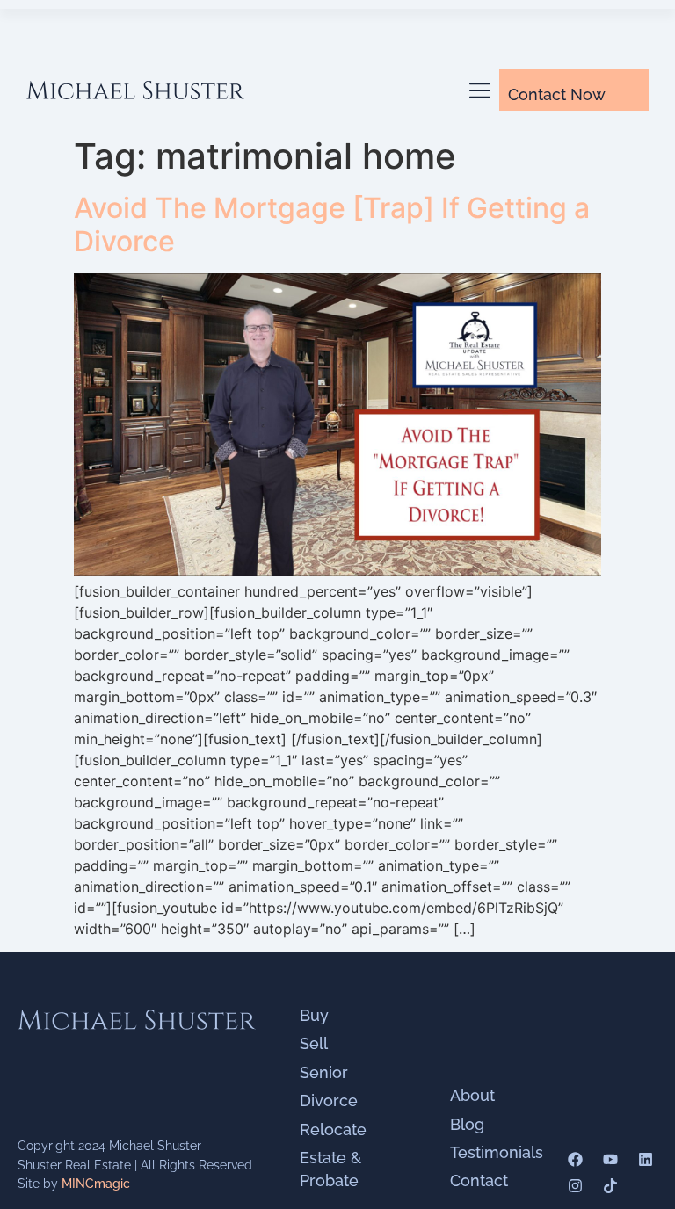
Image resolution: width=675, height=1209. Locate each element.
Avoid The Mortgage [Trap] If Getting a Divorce (332, 224)
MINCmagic (96, 1183)
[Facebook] (575, 1159)
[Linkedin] (645, 1159)
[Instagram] (575, 1185)
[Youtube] (610, 1159)
